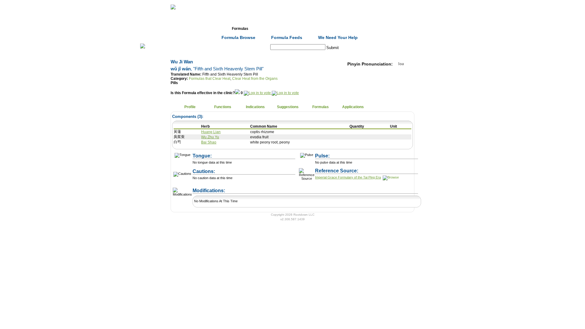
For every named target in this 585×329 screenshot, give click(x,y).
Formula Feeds (286, 37)
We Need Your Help (338, 37)
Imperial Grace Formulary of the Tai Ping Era (348, 177)
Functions (222, 107)
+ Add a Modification (259, 187)
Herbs (207, 29)
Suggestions (288, 107)
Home (175, 29)
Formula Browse (238, 37)
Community (338, 29)
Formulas (240, 29)
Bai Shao (208, 142)
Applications (353, 107)
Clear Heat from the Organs (255, 78)
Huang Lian (211, 132)
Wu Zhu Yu (210, 137)
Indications (255, 107)
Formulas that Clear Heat (209, 78)
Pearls (370, 29)
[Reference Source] (390, 177)
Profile (190, 107)
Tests (305, 29)
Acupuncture (272, 29)
